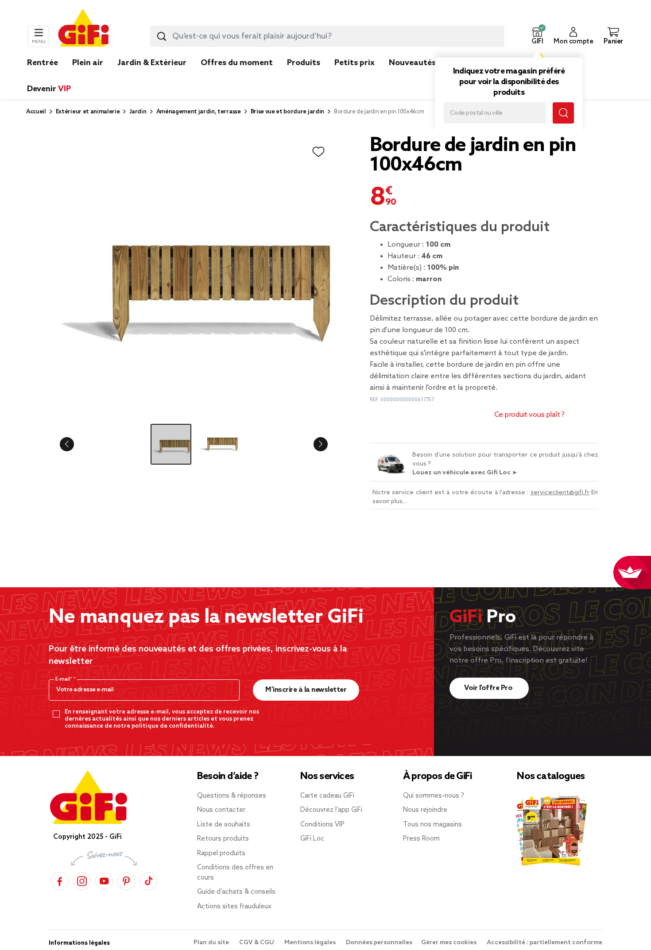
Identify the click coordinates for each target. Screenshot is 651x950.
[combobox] (327, 36)
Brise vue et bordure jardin (287, 112)
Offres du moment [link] (237, 63)
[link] (303, 76)
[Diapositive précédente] (74, 444)
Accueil (36, 112)
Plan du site (212, 942)
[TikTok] (148, 880)
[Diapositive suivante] (313, 444)
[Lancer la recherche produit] (161, 36)
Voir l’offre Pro (489, 688)
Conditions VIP (322, 825)
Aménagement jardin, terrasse (198, 112)
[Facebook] (60, 880)
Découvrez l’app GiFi (331, 810)
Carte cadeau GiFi (327, 796)
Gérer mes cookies (449, 942)
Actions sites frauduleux (234, 907)
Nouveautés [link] (412, 63)
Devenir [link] (49, 89)
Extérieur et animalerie (88, 112)
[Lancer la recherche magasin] (563, 113)
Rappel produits (221, 853)
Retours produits (223, 839)
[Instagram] (82, 880)
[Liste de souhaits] (318, 152)
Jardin (137, 112)
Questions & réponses (231, 796)
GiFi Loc (312, 839)
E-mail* (64, 679)
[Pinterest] (126, 880)
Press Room (421, 839)
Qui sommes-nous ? (433, 796)
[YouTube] (104, 880)
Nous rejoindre (425, 810)
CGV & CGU (257, 942)
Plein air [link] (87, 63)
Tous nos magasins (432, 825)
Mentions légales (310, 942)
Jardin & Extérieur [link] (151, 63)
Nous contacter (221, 810)
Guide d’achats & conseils (236, 892)
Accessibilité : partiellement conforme (544, 942)
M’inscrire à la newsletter (305, 690)
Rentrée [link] (42, 63)
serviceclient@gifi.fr (560, 492)
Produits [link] (303, 63)
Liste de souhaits (223, 825)
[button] (537, 36)
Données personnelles (379, 942)
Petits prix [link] (354, 63)
